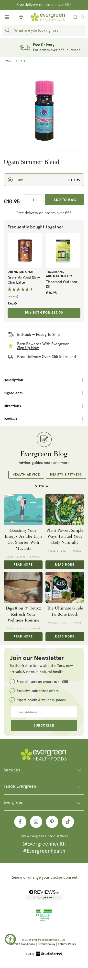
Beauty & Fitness (66, 474)
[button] (25, 293)
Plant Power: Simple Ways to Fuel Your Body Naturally (64, 536)
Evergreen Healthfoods (46, 939)
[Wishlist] (75, 17)
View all (44, 486)
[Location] (19, 17)
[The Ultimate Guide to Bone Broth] (64, 587)
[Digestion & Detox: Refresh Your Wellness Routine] (23, 587)
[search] (7, 30)
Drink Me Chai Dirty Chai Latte (24, 280)
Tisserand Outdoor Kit (61, 284)
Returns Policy (67, 944)
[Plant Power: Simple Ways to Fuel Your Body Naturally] (64, 509)
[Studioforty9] (44, 954)
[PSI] (44, 921)
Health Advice (26, 474)
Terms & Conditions (23, 944)
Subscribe (44, 725)
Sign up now (28, 347)
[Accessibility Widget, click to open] (10, 939)
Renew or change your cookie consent (44, 877)
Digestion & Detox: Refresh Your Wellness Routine (23, 614)
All (23, 61)
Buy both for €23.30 (44, 312)
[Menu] (6, 17)
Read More (23, 564)
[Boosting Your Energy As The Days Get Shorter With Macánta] (23, 509)
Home (8, 61)
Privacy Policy (46, 944)
